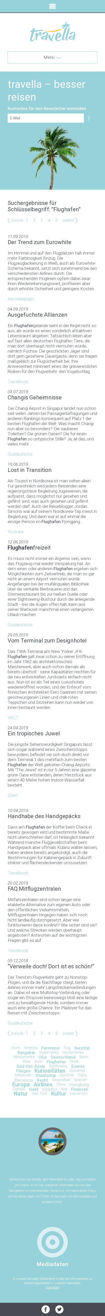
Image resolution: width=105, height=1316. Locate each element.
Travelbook (18, 381)
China (60, 1084)
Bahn (38, 1061)
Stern (13, 795)
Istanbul (49, 1089)
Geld (33, 1089)
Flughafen (56, 1061)
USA (42, 1057)
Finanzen (79, 1089)
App (64, 1089)
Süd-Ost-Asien (31, 1066)
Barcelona (23, 1080)
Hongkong (79, 1084)
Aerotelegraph (21, 298)
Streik (74, 1061)
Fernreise (50, 1048)
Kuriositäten (49, 1071)
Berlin (83, 1057)
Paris (82, 1075)
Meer (27, 1061)
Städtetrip (45, 1075)
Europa (21, 1084)
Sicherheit (77, 1071)
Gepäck (19, 1089)
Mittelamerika (24, 1057)
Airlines (43, 1084)
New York (39, 1093)
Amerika (30, 1048)
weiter (68, 220)
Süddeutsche (20, 454)
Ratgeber (26, 1052)
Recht (42, 1080)
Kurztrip (82, 1048)
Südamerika (49, 1052)
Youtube (15, 531)
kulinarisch (79, 1093)
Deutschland (63, 1057)
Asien (15, 1048)
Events (78, 1066)
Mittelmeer (23, 1075)
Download (52, 1287)
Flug (67, 1048)
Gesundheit (61, 1080)
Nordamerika (73, 1052)
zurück (17, 220)
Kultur (58, 1093)
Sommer (67, 1075)
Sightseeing (58, 1066)
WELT (13, 717)
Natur (21, 1093)
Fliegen (23, 1070)
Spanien (80, 1080)
